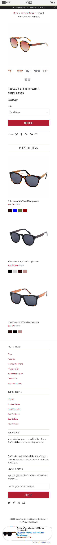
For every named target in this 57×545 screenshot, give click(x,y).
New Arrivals (13, 424)
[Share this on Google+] (30, 134)
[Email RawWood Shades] (23, 503)
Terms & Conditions (15, 364)
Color (10, 106)
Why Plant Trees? (15, 384)
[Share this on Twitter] (16, 134)
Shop (10, 354)
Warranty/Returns (15, 374)
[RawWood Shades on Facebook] (14, 503)
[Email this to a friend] (35, 134)
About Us (11, 359)
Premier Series (14, 409)
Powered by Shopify (30, 522)
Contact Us (12, 379)
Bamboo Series (14, 404)
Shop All (11, 399)
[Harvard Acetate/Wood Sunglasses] (28, 44)
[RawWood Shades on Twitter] (9, 503)
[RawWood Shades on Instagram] (18, 503)
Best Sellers (13, 419)
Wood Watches (14, 414)
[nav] (6, 3)
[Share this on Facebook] (21, 134)
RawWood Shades (22, 519)
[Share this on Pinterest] (26, 134)
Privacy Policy (13, 369)
